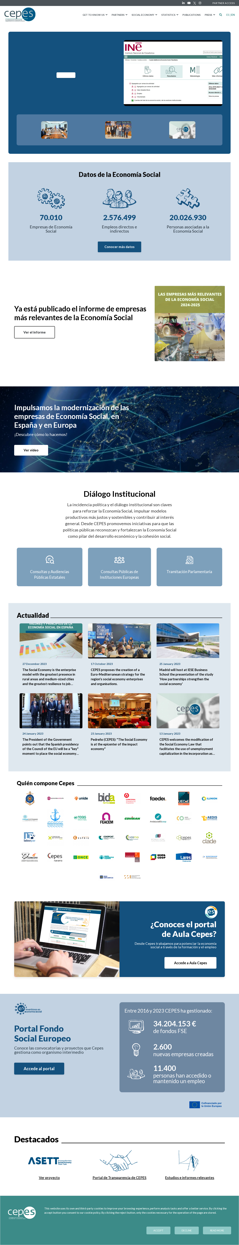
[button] (220, 14)
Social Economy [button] (143, 14)
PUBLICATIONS (191, 14)
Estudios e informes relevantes (189, 1177)
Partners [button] (118, 14)
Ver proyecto (49, 1177)
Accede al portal (39, 1068)
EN (233, 14)
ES (227, 14)
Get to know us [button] (94, 14)
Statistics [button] (168, 14)
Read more (217, 1230)
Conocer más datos (119, 247)
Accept (158, 1230)
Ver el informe (34, 332)
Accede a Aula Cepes (190, 963)
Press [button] (209, 14)
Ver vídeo (31, 450)
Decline (187, 1230)
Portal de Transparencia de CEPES (119, 1177)
